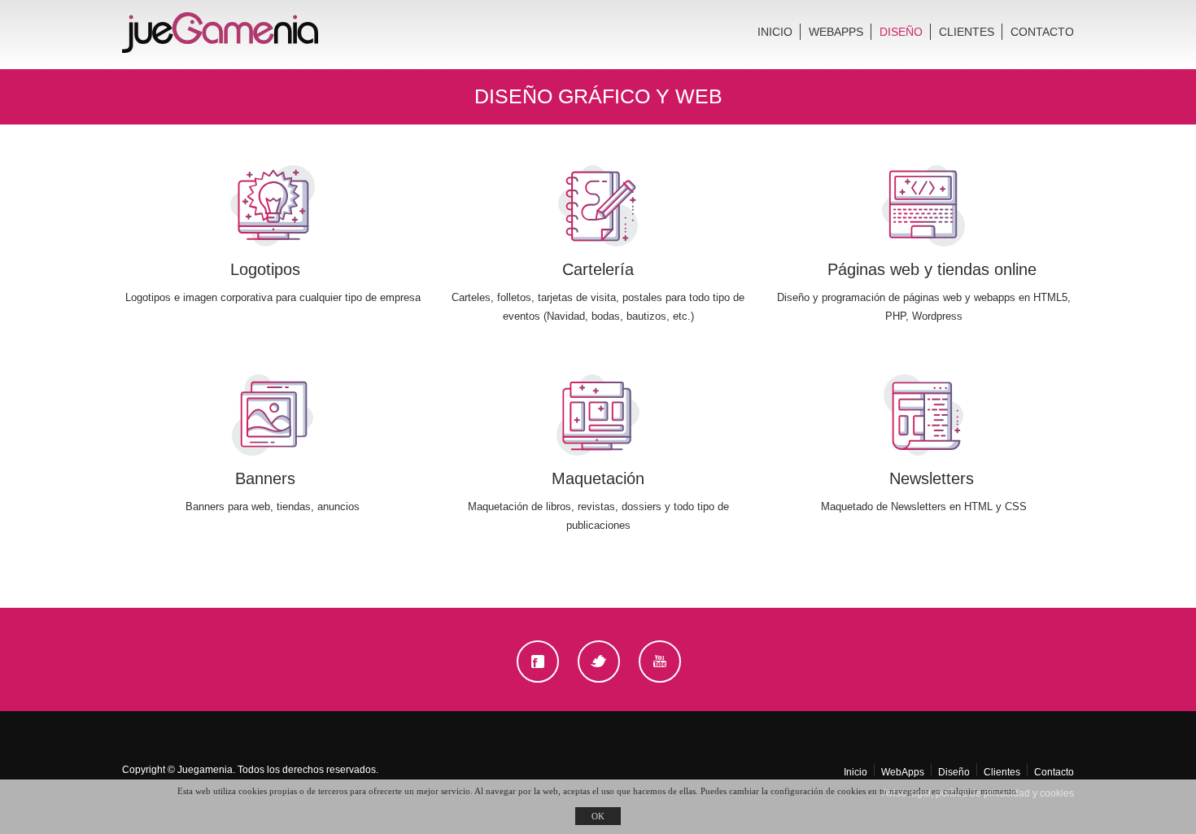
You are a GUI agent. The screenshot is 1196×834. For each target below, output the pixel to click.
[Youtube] (659, 662)
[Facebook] (538, 661)
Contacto (1042, 31)
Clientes (966, 31)
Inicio (774, 31)
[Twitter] (598, 662)
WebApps (836, 31)
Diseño (901, 31)
